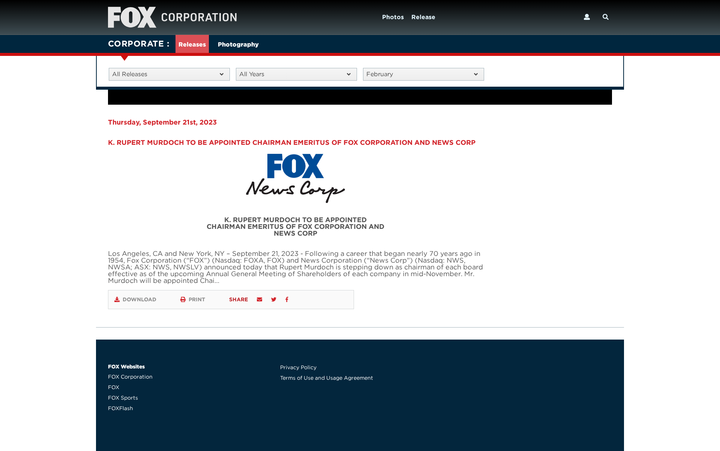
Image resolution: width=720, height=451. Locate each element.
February (379, 74)
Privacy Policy (298, 367)
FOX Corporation (130, 377)
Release (423, 17)
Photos (393, 17)
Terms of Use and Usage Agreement (326, 378)
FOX (113, 387)
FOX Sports (123, 398)
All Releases (129, 74)
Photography (238, 44)
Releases (192, 44)
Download (139, 299)
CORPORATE (136, 43)
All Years (251, 74)
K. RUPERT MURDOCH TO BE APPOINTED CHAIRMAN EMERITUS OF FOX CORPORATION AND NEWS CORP (292, 142)
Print (197, 299)
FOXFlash (120, 408)
